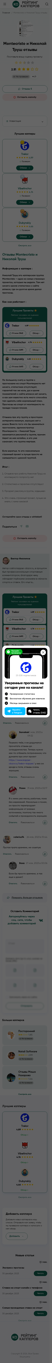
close (43, 652)
